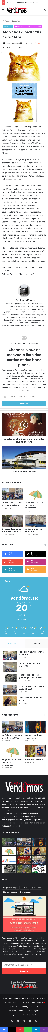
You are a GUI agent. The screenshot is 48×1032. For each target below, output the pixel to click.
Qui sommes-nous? (16, 1011)
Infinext (36, 1007)
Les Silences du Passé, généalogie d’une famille (30, 676)
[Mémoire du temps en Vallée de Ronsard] (24, 860)
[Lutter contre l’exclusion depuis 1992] (10, 667)
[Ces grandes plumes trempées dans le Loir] (12, 521)
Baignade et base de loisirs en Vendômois (35, 505)
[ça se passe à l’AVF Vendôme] (9, 860)
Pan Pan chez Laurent (35, 759)
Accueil (7, 21)
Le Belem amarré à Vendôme (33, 530)
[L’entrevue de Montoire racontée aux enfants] (24, 869)
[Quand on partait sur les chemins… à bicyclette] (9, 842)
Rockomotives (25, 892)
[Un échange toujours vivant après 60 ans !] (12, 494)
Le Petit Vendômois (13, 43)
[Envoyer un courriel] (21, 43)
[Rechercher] (45, 11)
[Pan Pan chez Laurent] (35, 751)
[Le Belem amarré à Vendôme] (35, 521)
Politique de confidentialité (19, 1015)
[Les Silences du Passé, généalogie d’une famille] (10, 678)
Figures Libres (36, 888)
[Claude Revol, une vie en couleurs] (35, 727)
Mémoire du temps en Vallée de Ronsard (23, 3)
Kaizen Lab (16, 1007)
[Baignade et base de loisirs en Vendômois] (35, 494)
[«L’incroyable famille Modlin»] (39, 869)
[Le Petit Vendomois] (16, 10)
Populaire (12, 643)
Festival (24, 888)
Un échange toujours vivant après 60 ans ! (12, 504)
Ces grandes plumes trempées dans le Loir (12, 530)
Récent (36, 643)
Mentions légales (33, 1011)
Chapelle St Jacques (10, 888)
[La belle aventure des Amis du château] (10, 655)
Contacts (35, 1015)
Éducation (16, 21)
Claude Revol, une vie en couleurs (35, 736)
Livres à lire (19, 27)
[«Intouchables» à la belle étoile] (10, 701)
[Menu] (3, 11)
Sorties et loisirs (34, 27)
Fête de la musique (10, 892)
